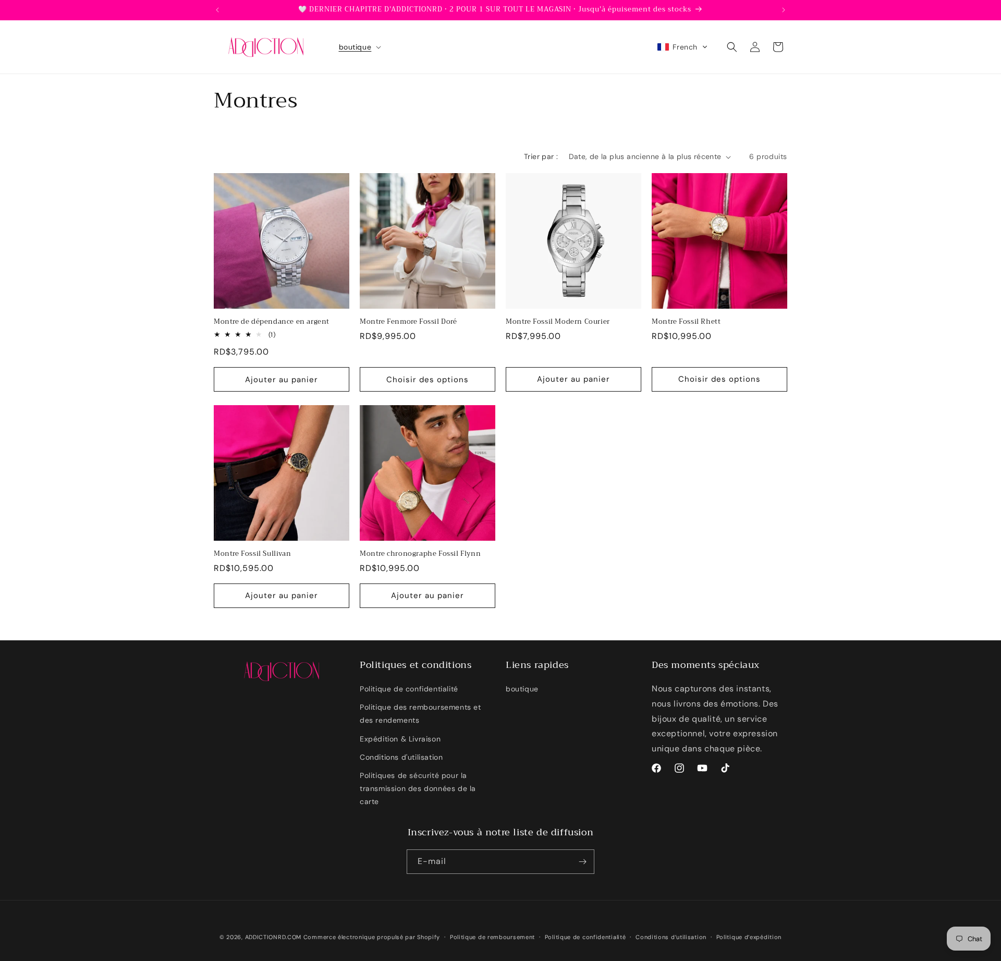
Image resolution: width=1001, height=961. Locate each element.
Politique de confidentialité (409, 689)
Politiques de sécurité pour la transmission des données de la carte (418, 788)
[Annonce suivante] (783, 10)
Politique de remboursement (492, 937)
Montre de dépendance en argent (271, 322)
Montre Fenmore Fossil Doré (408, 322)
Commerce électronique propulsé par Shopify (371, 937)
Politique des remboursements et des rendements (420, 713)
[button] (359, 47)
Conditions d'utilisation (401, 757)
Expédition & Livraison (400, 739)
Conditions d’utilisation (671, 937)
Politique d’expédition (749, 937)
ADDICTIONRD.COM (273, 937)
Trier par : (541, 156)
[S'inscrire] (582, 861)
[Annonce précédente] (217, 10)
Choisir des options (427, 379)
